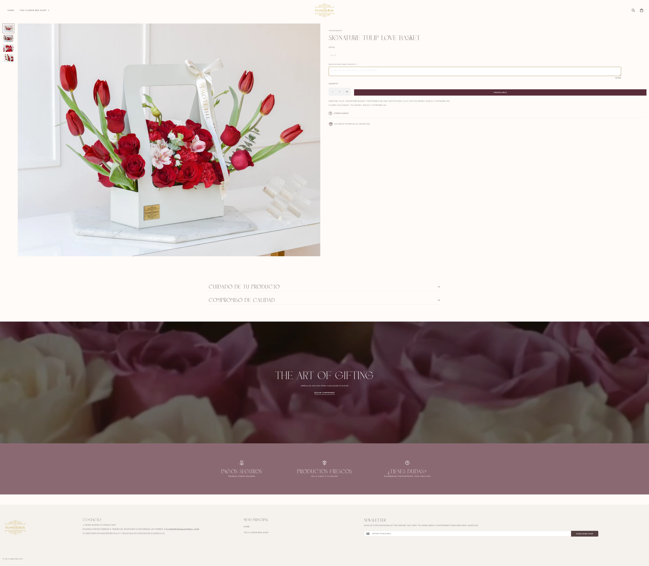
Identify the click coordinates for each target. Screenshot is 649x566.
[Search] (633, 10)
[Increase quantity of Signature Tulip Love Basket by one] (347, 91)
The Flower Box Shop (33, 10)
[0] (641, 10)
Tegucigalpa (335, 31)
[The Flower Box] (324, 10)
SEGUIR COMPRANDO (324, 393)
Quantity (333, 84)
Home (11, 10)
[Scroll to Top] (642, 547)
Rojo (334, 56)
